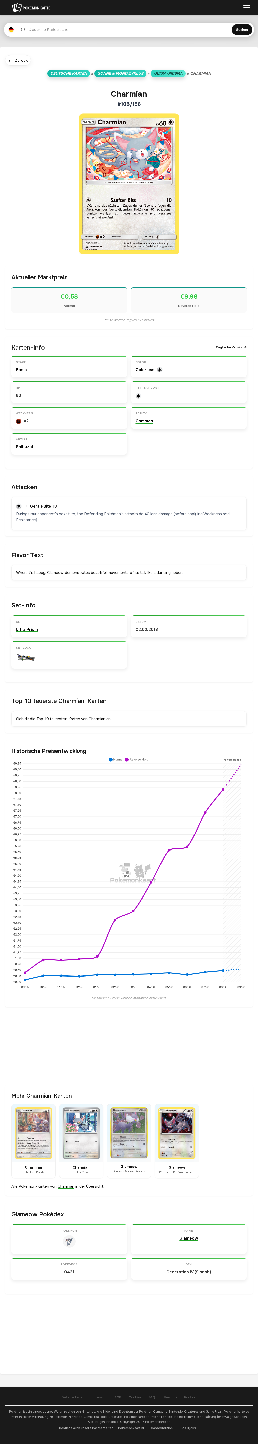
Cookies (134, 1397)
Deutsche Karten (68, 73)
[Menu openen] (246, 7)
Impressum (98, 1397)
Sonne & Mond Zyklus (120, 73)
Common (144, 421)
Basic (21, 369)
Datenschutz (72, 1397)
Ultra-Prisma (168, 73)
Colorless (145, 369)
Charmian (97, 718)
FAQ (151, 1397)
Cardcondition (162, 1428)
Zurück (18, 61)
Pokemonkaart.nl (131, 1428)
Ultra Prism (27, 629)
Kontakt (190, 1397)
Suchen (242, 30)
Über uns (169, 1397)
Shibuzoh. (26, 446)
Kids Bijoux (188, 1428)
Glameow (188, 1238)
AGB (117, 1397)
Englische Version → (231, 347)
